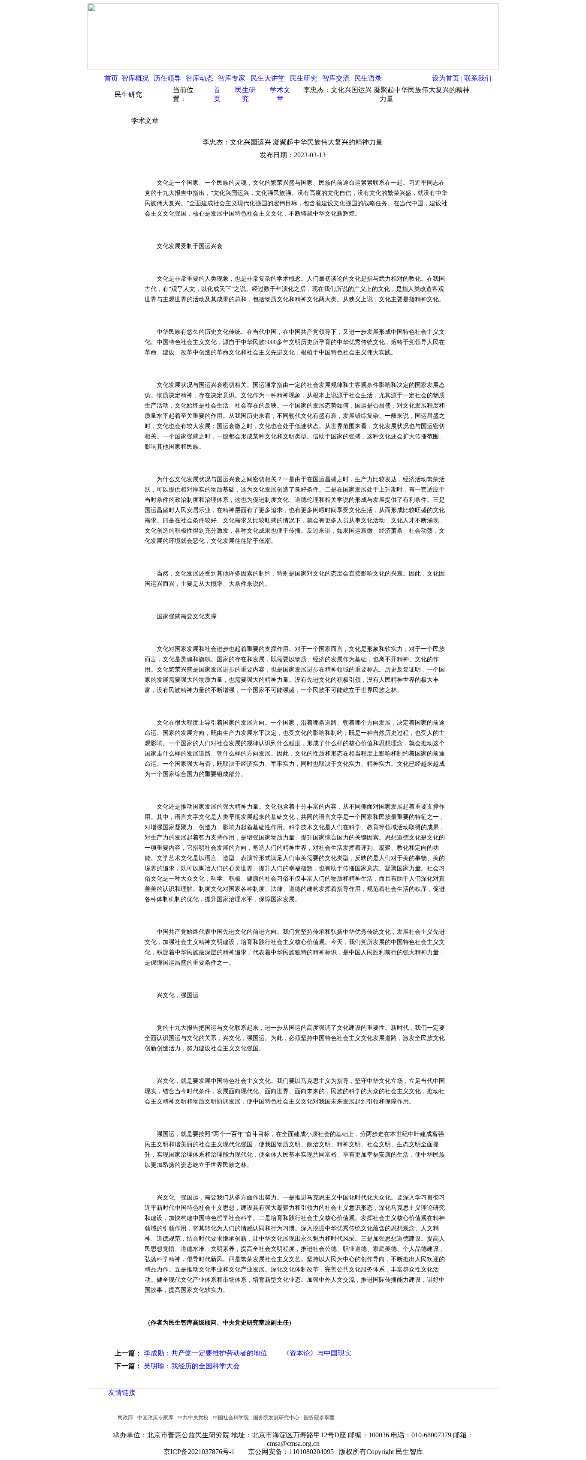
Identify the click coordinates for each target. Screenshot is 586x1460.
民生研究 (303, 78)
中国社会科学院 (231, 1418)
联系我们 (478, 78)
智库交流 (336, 78)
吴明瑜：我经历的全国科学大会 (192, 1366)
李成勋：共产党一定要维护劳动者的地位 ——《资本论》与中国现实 (247, 1353)
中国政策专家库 (155, 1418)
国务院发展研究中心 (276, 1418)
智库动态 (199, 78)
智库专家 (231, 78)
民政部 (125, 1418)
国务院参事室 (319, 1418)
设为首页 (445, 78)
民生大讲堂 (268, 78)
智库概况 (135, 78)
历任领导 (167, 78)
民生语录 (368, 78)
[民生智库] (293, 67)
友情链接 (122, 1392)
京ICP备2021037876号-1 (201, 1451)
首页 (111, 78)
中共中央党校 (193, 1418)
